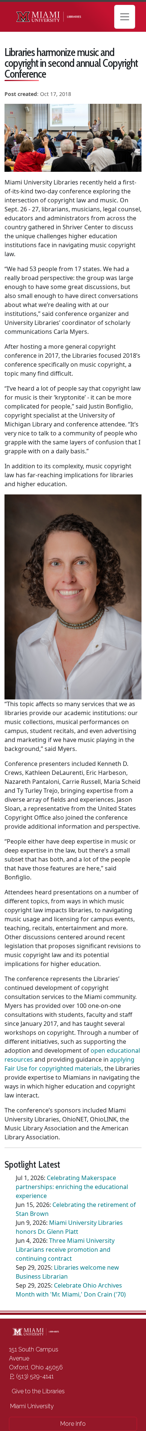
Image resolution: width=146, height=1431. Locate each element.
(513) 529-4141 (32, 1376)
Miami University (32, 1406)
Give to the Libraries (37, 1391)
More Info (73, 1423)
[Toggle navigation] (124, 17)
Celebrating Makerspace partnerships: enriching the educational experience (72, 1187)
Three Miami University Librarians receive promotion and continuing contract (65, 1249)
